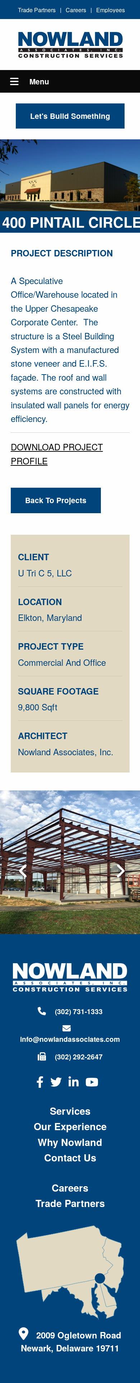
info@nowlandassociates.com (70, 1039)
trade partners (70, 1203)
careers (70, 1187)
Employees (110, 10)
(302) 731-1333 (78, 1011)
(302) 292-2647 (78, 1057)
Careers (76, 10)
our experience (70, 1126)
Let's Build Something (70, 116)
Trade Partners (37, 10)
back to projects (56, 500)
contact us (70, 1157)
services (70, 1111)
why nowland (70, 1142)
